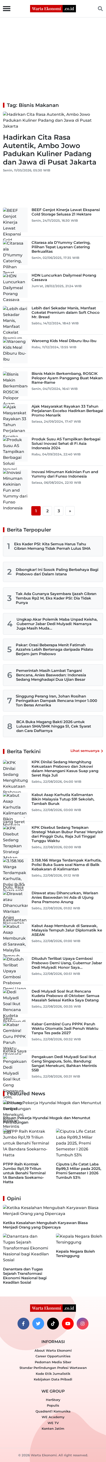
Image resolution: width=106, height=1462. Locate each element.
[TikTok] (53, 1323)
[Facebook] (23, 1323)
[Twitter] (38, 1323)
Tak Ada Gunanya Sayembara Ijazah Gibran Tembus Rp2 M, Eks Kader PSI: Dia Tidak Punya (56, 598)
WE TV (53, 1423)
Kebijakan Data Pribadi (53, 1379)
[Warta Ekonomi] (53, 8)
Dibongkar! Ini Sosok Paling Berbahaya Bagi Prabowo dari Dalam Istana (57, 571)
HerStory (53, 1400)
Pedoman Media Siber (53, 1362)
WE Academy (53, 1417)
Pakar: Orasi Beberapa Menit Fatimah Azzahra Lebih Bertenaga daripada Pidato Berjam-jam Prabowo (54, 649)
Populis (53, 1405)
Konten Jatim (53, 1428)
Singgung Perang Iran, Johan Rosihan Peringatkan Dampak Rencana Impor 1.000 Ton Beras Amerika (56, 700)
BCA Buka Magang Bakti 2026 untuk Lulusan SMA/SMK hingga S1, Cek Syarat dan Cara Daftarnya (53, 726)
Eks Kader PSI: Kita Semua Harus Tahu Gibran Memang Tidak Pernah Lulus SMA (52, 546)
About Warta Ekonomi (53, 1350)
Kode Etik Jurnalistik (53, 1374)
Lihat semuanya (85, 750)
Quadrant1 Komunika (53, 1411)
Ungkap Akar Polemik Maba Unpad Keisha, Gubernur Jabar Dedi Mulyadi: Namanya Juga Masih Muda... (57, 624)
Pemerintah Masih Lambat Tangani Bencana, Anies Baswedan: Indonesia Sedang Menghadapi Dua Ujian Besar (51, 675)
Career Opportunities (53, 1356)
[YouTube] (68, 1323)
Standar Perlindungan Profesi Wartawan (53, 1368)
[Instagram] (82, 1323)
